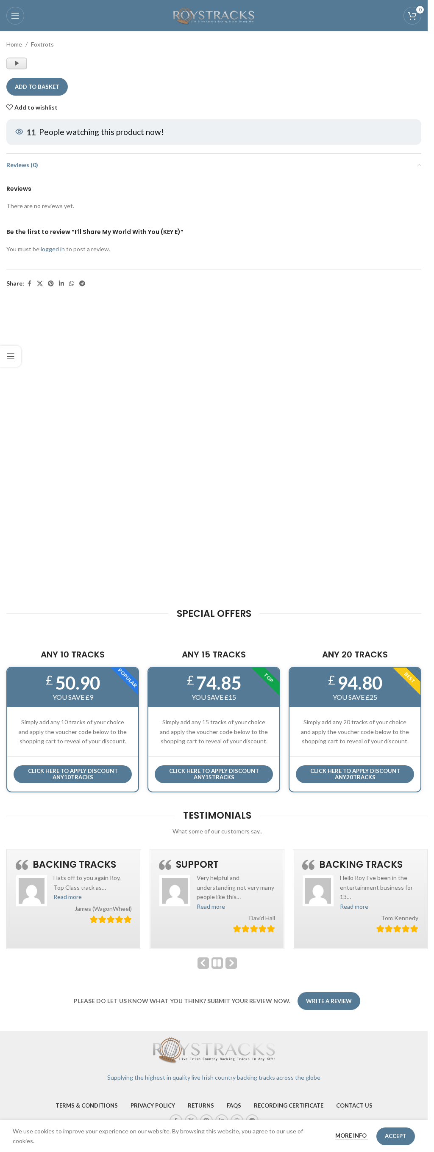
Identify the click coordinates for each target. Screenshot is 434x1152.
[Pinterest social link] (50, 283)
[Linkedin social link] (61, 283)
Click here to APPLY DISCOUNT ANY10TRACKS (73, 774)
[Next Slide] (231, 963)
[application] (16, 63)
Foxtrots (42, 44)
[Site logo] (214, 15)
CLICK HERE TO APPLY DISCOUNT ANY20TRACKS (355, 774)
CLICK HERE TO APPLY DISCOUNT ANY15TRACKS (214, 774)
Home (14, 44)
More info (351, 1135)
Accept (395, 1136)
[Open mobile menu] (15, 15)
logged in (53, 249)
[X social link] (39, 283)
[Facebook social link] (29, 283)
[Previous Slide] (203, 963)
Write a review (329, 1001)
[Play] (17, 67)
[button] (67, 896)
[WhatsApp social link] (72, 283)
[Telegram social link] (82, 283)
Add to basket (37, 86)
